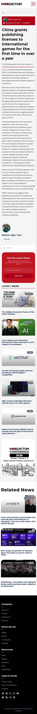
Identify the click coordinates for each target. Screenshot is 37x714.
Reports (4, 659)
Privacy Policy (6, 682)
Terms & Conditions (9, 685)
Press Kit (4, 621)
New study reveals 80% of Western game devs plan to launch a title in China (17, 553)
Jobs (3, 666)
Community (6, 640)
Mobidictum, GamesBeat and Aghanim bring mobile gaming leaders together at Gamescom (18, 584)
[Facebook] (2, 693)
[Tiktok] (10, 697)
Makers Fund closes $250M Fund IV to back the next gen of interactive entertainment (17, 431)
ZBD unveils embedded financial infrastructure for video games (16, 402)
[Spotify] (6, 697)
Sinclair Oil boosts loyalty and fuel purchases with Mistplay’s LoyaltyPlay (17, 373)
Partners (4, 643)
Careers (4, 613)
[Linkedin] (6, 693)
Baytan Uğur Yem (12, 235)
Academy (5, 662)
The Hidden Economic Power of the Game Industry (18, 313)
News (3, 655)
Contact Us (5, 617)
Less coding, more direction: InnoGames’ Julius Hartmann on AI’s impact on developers (18, 342)
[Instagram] (14, 693)
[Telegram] (2, 697)
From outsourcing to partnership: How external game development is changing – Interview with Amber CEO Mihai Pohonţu (18, 520)
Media (3, 633)
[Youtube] (17, 693)
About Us (5, 610)
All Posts (7, 239)
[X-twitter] (10, 693)
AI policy (4, 689)
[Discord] (14, 697)
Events (4, 636)
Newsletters (6, 669)
